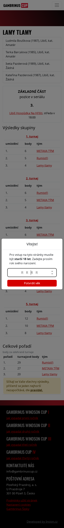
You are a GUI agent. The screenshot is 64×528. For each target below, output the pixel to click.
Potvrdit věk (32, 283)
